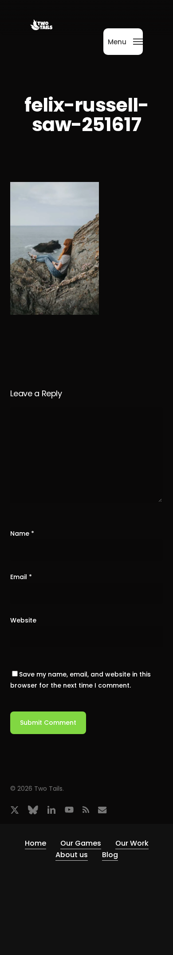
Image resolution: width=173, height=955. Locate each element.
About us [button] (71, 855)
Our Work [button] (132, 843)
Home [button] (35, 843)
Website (23, 620)
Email (21, 576)
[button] (125, 40)
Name (22, 533)
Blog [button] (110, 855)
